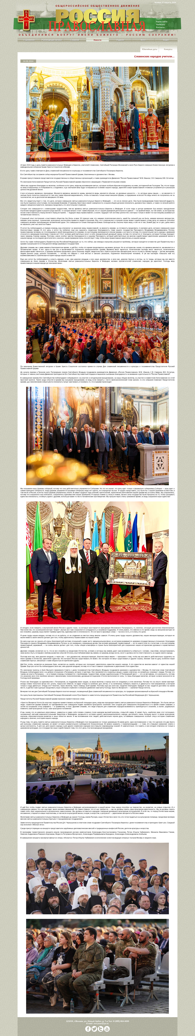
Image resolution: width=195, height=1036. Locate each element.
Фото (143, 40)
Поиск (159, 19)
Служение (74, 40)
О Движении (29, 40)
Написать (160, 24)
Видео (166, 40)
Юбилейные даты (149, 49)
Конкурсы (168, 49)
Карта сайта (161, 21)
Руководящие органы (52, 40)
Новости (97, 40)
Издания (120, 40)
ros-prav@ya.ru (101, 1023)
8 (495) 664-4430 (121, 1021)
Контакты (160, 27)
